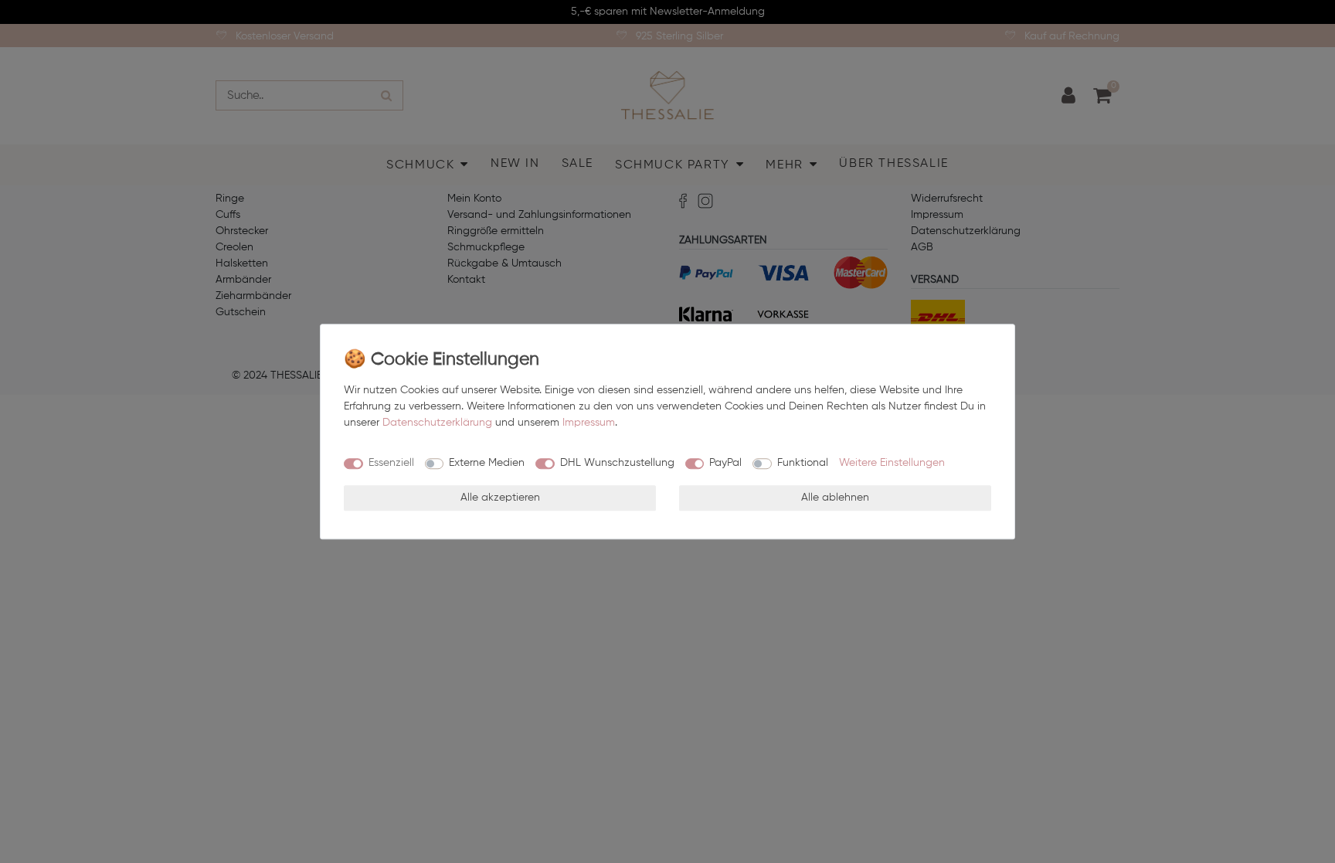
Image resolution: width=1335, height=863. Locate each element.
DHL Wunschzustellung (617, 462)
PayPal (725, 462)
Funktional (802, 462)
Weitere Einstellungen (892, 462)
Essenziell (391, 462)
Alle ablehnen (835, 497)
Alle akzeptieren (500, 497)
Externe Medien (487, 462)
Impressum (588, 422)
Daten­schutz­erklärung (437, 422)
